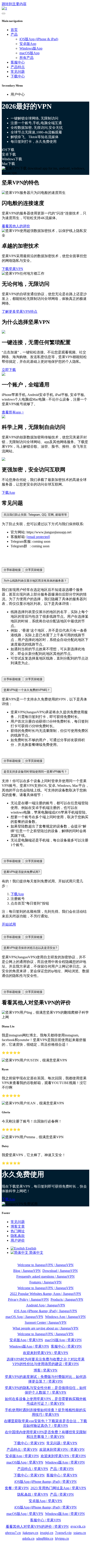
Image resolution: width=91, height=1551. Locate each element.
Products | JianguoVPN (67, 1299)
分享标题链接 (12, 569)
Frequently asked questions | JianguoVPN (45, 1276)
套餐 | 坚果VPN (17, 1488)
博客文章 (18, 1226)
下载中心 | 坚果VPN (29, 1443)
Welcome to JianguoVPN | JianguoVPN (45, 1265)
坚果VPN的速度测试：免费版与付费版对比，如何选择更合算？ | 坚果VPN (45, 1379)
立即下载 (9, 370)
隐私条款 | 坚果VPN (32, 1494)
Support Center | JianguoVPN (45, 1322)
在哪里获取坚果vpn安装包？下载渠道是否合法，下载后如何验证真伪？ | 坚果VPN (45, 1423)
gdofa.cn (28, 1538)
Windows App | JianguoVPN (65, 1317)
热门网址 (18, 1231)
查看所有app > (13, 412)
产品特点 (18, 67)
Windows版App (30, 48)
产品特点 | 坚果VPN (22, 1449)
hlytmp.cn (62, 1538)
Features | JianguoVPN (45, 1282)
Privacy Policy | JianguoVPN (28, 1299)
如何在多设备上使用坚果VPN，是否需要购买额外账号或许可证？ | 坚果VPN (45, 1401)
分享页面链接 (33, 569)
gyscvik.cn (77, 1526)
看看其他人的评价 (16, 226)
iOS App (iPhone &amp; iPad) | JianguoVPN (45, 1311)
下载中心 (18, 76)
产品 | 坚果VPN (62, 1469)
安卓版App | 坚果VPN (26, 1340)
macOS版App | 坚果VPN (63, 1340)
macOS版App (29, 53)
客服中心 (18, 62)
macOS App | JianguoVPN (24, 1317)
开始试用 (9, 924)
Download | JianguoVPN (60, 1271)
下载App (8, 492)
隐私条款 (18, 1236)
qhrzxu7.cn (13, 1533)
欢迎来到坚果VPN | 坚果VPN (45, 1353)
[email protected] (38, 537)
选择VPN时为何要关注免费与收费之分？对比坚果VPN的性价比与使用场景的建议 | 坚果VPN (46, 1361)
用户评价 (18, 1240)
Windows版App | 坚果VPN (29, 1346)
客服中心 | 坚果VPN (66, 1346)
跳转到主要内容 (14, 4)
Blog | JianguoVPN (27, 1271)
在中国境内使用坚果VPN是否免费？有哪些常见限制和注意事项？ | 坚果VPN (45, 1434)
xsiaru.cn (79, 1533)
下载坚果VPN (12, 269)
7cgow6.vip (63, 1533)
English (30, 1248)
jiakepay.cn (30, 1533)
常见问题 (18, 71)
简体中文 (35, 1252)
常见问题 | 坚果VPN (61, 1443)
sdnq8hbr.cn (44, 1538)
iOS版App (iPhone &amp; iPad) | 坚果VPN (45, 1481)
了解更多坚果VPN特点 (19, 311)
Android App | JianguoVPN (45, 1305)
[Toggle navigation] (3, 13)
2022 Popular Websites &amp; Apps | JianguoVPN (45, 1294)
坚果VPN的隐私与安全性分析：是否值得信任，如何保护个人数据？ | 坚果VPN (45, 1390)
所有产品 (26, 58)
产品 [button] (14, 34)
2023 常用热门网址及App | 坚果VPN (58, 1488)
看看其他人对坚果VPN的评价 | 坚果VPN (37, 1526)
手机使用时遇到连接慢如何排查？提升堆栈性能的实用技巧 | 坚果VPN (45, 1412)
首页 (14, 30)
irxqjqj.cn (46, 1533)
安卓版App (27, 44)
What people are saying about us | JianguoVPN (45, 1328)
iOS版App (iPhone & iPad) (38, 39)
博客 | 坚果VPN (45, 1370)
